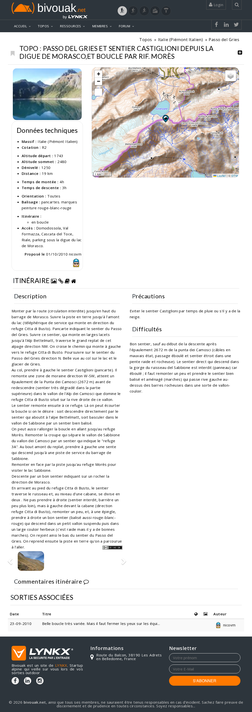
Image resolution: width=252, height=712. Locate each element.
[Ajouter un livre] (67, 280)
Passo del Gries (224, 39)
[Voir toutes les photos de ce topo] (54, 280)
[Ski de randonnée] (144, 11)
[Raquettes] (133, 11)
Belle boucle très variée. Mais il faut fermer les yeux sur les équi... (101, 623)
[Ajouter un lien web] (60, 280)
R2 (44, 147)
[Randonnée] (122, 11)
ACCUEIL (20, 26)
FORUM (124, 26)
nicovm (229, 624)
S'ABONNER (204, 680)
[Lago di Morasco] (47, 94)
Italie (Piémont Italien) (180, 39)
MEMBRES (100, 26)
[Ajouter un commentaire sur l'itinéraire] (86, 581)
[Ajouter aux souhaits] (12, 52)
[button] (165, 118)
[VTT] (155, 11)
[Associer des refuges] (73, 280)
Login (217, 4)
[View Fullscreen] (98, 92)
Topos (145, 39)
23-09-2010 (21, 623)
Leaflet (221, 176)
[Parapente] (166, 11)
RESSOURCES (70, 26)
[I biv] (17, 73)
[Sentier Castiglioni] (30, 561)
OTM (234, 176)
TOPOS (43, 26)
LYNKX (61, 665)
